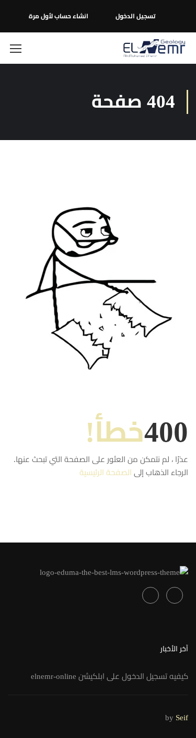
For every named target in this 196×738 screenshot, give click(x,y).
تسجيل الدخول (135, 16)
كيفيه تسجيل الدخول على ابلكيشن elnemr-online (109, 676)
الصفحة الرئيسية (105, 472)
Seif (182, 717)
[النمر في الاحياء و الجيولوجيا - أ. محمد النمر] (154, 48)
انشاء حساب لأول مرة (58, 16)
